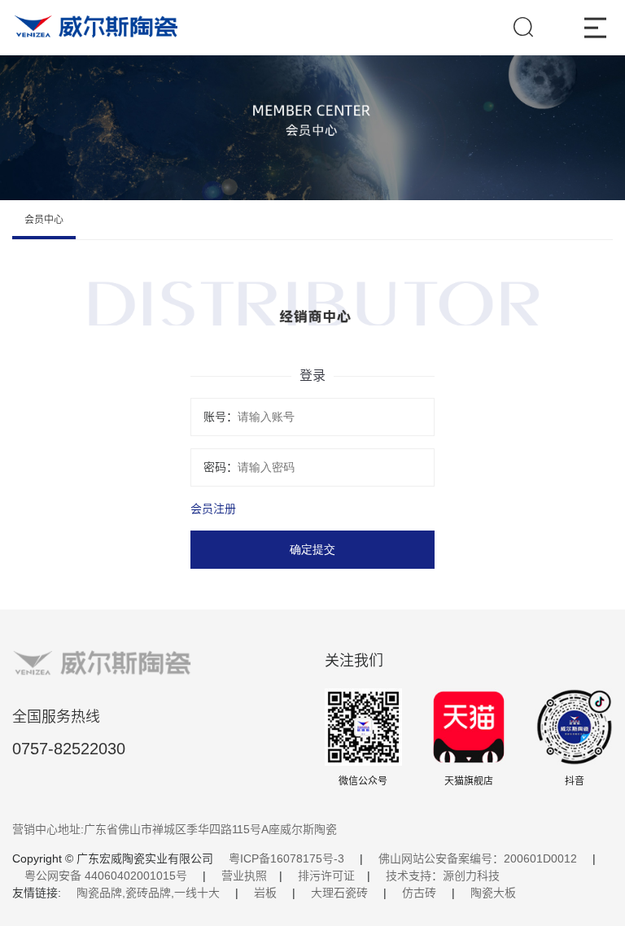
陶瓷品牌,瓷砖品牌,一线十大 (148, 892)
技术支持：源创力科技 (443, 875)
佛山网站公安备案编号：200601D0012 (477, 858)
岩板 (265, 892)
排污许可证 (326, 875)
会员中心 (43, 219)
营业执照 (244, 875)
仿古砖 (419, 892)
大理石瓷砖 (339, 892)
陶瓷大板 (493, 892)
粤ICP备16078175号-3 (286, 858)
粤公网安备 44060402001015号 (105, 875)
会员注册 (213, 508)
